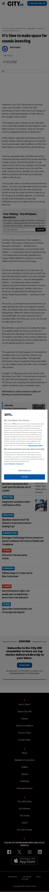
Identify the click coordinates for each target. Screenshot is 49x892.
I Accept (24, 477)
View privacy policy (35, 445)
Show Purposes (24, 470)
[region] (24, 446)
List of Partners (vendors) (13, 464)
